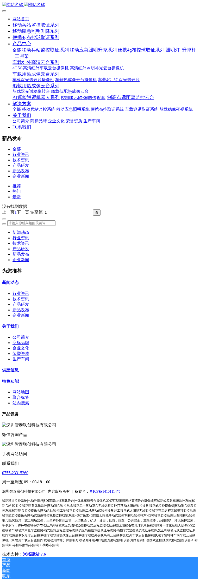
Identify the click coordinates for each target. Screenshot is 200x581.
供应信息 (10, 370)
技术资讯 (20, 160)
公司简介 (20, 337)
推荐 (16, 186)
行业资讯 (20, 154)
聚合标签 (20, 397)
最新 (16, 197)
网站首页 (20, 19)
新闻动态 (20, 232)
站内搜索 (20, 403)
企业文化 (20, 348)
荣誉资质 (20, 353)
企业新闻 (20, 176)
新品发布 (20, 171)
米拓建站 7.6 (34, 554)
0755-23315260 (15, 473)
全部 (16, 50)
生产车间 (20, 359)
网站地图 (20, 392)
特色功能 (10, 381)
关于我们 (10, 326)
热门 (16, 191)
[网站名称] (100, 5)
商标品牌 (20, 342)
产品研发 (20, 165)
